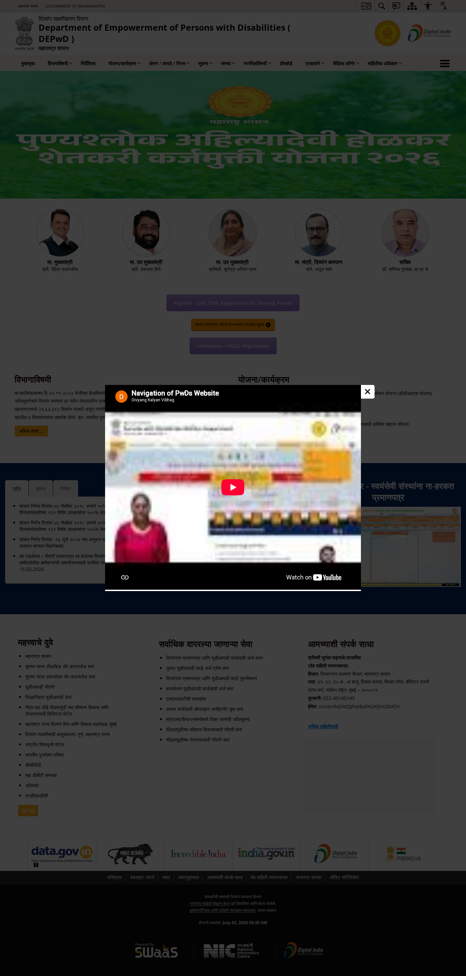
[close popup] (368, 392)
